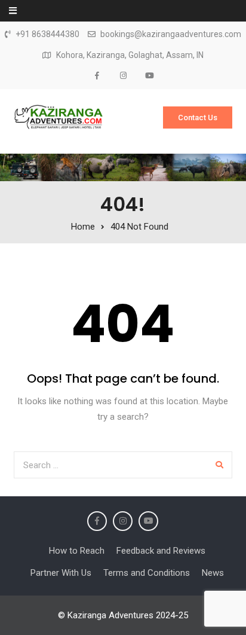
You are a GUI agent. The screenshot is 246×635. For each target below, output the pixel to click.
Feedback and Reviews (160, 550)
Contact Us (197, 117)
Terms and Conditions (146, 572)
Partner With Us (60, 572)
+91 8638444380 (47, 34)
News (213, 572)
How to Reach (76, 550)
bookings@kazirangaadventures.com (170, 34)
